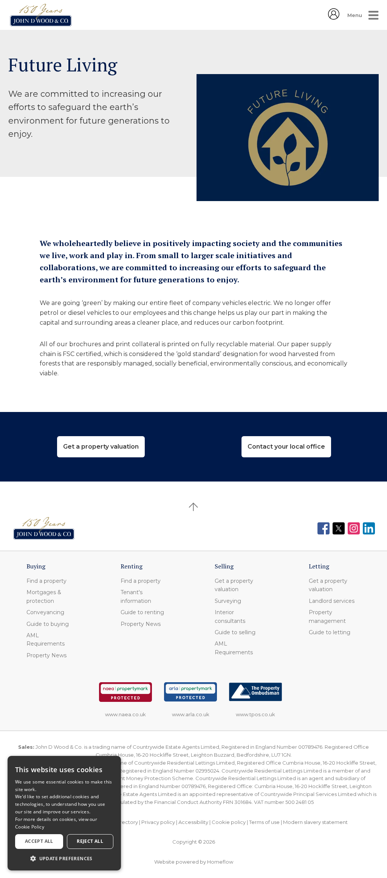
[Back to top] (44, 528)
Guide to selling (235, 632)
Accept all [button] (39, 841)
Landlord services (331, 601)
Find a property (46, 581)
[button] (64, 858)
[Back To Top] (193, 506)
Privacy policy (158, 822)
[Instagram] (354, 528)
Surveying (228, 601)
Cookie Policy (29, 827)
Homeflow (220, 862)
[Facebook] (323, 528)
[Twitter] (339, 528)
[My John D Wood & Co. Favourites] (333, 17)
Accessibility (193, 822)
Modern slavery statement (315, 822)
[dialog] (64, 813)
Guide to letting (329, 632)
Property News (46, 655)
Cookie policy (229, 822)
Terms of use (264, 822)
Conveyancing (45, 612)
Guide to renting (142, 612)
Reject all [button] (90, 841)
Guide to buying (47, 624)
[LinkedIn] (369, 528)
